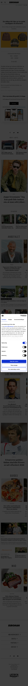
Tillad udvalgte (14, 365)
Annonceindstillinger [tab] (19, 319)
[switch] (24, 347)
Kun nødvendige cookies (14, 369)
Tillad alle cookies (14, 361)
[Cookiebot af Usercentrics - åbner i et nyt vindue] (20, 316)
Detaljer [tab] (10, 319)
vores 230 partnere (9, 326)
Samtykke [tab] (4, 319)
